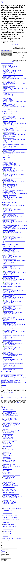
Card (2, 2)
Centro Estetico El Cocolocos (9, 101)
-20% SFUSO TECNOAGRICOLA (17, 331)
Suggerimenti (7, 379)
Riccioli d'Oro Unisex (8, 78)
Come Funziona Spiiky (17, 44)
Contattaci (3, 380)
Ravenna (22, 382)
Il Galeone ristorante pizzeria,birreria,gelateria (13, 152)
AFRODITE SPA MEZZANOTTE (17, 279)
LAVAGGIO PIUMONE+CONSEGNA (10, 186)
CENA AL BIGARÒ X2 (14, 283)
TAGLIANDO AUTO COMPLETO (18, 237)
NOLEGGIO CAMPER (15, 256)
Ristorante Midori (7, 127)
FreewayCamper (6, 256)
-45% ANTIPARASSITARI (15, 178)
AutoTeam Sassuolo (7, 193)
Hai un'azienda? (15, 61)
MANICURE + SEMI (14, 276)
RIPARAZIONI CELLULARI (16, 190)
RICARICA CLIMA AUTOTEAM (19, 193)
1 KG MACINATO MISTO (20, 347)
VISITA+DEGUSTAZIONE (16, 297)
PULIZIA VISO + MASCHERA (16, 265)
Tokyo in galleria (7, 130)
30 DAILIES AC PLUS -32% (15, 359)
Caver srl (5, 213)
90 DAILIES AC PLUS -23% (15, 351)
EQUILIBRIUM (7, 290)
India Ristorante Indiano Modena (10, 144)
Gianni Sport (6, 305)
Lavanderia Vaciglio (7, 170)
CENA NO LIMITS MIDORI (17, 127)
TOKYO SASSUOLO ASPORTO (18, 130)
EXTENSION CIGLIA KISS (20, 88)
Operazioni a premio (14, 379)
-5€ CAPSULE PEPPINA (13, 355)
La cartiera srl (6, 66)
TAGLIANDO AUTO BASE (16, 209)
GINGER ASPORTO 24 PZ (20, 115)
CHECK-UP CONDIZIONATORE (11, 161)
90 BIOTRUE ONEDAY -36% (16, 368)
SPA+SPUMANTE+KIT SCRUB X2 (17, 272)
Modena (9, 382)
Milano (5, 382)
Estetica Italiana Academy (8, 88)
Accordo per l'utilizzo (10, 381)
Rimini (25, 382)
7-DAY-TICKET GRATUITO (17, 312)
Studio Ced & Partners (8, 165)
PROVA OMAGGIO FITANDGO (18, 324)
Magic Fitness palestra (8, 319)
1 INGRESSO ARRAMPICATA (18, 301)
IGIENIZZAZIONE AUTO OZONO (15, 213)
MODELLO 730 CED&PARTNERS (11, 166)
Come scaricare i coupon (12, 377)
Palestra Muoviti (6, 312)
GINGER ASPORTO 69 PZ (20, 149)
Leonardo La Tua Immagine (9, 294)
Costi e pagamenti (17, 375)
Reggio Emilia (17, 382)
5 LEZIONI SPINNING (16, 315)
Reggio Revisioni (7, 181)
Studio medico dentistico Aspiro (10, 106)
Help (22, 375)
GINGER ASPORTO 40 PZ (20, 123)
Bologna (2, 382)
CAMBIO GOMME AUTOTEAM (19, 228)
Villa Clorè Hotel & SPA (8, 260)
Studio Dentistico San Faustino (10, 92)
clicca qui (17, 402)
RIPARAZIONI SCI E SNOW (15, 305)
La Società (21, 379)
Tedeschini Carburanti (8, 197)
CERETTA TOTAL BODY (15, 268)
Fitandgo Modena (7, 324)
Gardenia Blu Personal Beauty (9, 97)
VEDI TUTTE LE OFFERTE (7, 371)
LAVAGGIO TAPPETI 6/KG (18, 174)
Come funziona (4, 374)
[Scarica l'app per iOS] (3, 385)
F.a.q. (4, 381)
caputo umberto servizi (8, 160)
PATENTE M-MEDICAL (20, 205)
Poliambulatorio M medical (9, 205)
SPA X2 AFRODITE (13, 66)
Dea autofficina (6, 209)
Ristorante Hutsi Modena (8, 118)
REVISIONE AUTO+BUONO (18, 181)
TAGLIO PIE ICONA (12, 71)
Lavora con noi (8, 380)
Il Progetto (11, 376)
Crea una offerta (4, 377)
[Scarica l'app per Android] (5, 383)
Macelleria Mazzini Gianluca (9, 134)
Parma (12, 382)
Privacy (13, 380)
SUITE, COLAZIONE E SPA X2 (16, 248)
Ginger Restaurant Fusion (8, 115)
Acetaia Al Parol (6, 297)
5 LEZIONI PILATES (16, 308)
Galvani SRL (6, 75)
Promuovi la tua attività (9, 375)
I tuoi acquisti (21, 377)
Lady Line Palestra (7, 308)
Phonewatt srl (6, 190)
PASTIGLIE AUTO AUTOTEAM (19, 221)
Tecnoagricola (6, 178)
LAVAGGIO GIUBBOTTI (18, 170)
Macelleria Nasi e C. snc (8, 347)
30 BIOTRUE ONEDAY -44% (16, 75)
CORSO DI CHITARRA (20, 294)
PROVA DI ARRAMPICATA (17, 290)
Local (2, 1)
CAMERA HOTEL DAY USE (13, 252)
